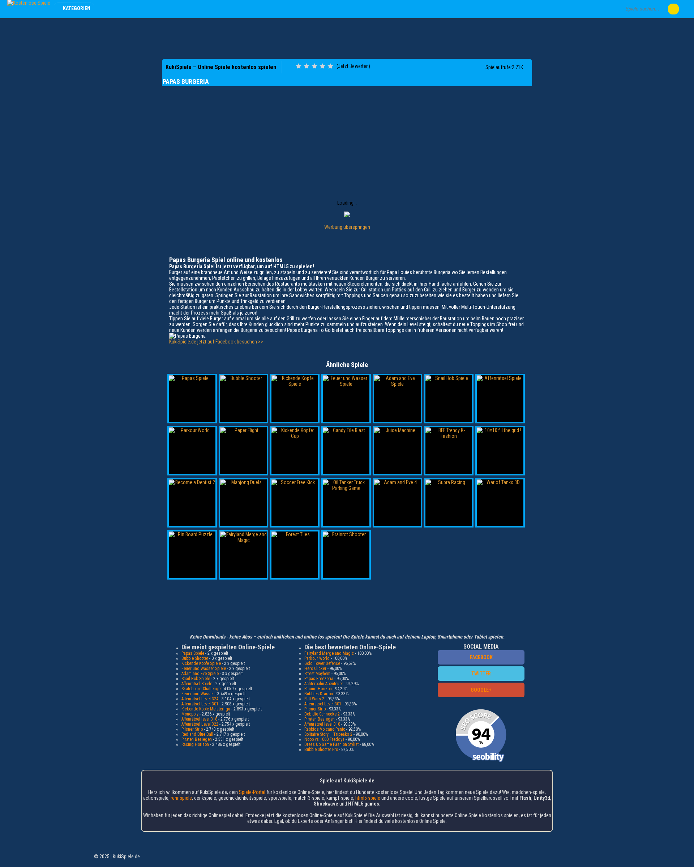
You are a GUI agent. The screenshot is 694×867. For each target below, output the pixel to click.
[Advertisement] (347, 38)
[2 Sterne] (306, 66)
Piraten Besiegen (196, 739)
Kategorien (76, 8)
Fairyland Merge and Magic (329, 653)
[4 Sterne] (322, 66)
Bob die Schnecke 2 (322, 714)
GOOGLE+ (481, 690)
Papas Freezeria (318, 678)
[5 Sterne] (330, 66)
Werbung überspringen (347, 227)
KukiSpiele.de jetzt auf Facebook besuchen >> (216, 342)
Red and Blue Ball (197, 734)
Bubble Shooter (194, 658)
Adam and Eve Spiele (200, 673)
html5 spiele (367, 798)
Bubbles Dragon (318, 693)
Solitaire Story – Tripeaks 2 (328, 734)
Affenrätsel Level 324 (199, 698)
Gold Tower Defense (322, 663)
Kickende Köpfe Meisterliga (205, 709)
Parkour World (317, 658)
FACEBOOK (481, 657)
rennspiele (181, 798)
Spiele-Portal (252, 792)
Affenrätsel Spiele (196, 683)
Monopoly (189, 714)
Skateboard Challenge (200, 688)
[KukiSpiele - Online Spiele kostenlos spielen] (28, 3)
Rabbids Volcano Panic (324, 729)
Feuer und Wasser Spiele (203, 668)
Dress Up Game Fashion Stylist (331, 744)
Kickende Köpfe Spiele (201, 663)
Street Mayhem (317, 673)
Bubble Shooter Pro (321, 749)
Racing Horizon (195, 744)
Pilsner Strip (192, 729)
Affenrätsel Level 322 (199, 724)
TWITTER (481, 673)
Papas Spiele (192, 653)
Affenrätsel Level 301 (199, 703)
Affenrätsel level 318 (199, 719)
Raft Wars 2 (314, 698)
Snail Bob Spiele (195, 678)
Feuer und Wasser (197, 693)
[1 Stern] (298, 66)
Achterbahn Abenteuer (323, 683)
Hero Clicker (315, 668)
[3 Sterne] (314, 66)
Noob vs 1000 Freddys (324, 739)
